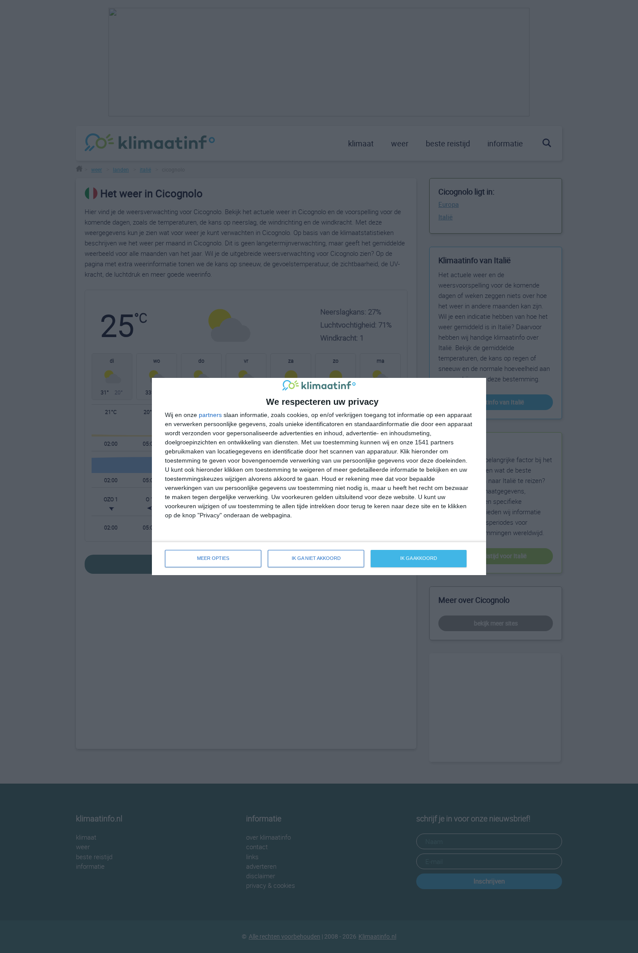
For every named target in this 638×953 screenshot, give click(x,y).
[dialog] (319, 476)
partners (210, 415)
